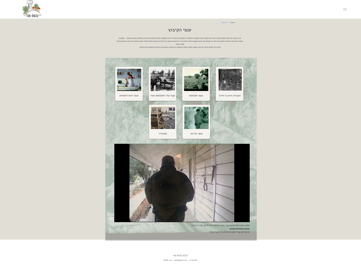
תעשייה (163, 133)
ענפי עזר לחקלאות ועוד (162, 95)
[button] (246, 220)
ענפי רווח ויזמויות (128, 95)
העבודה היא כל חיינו (230, 95)
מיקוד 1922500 (167, 260)
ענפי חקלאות (196, 95)
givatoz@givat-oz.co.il (180, 260)
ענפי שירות (196, 133)
